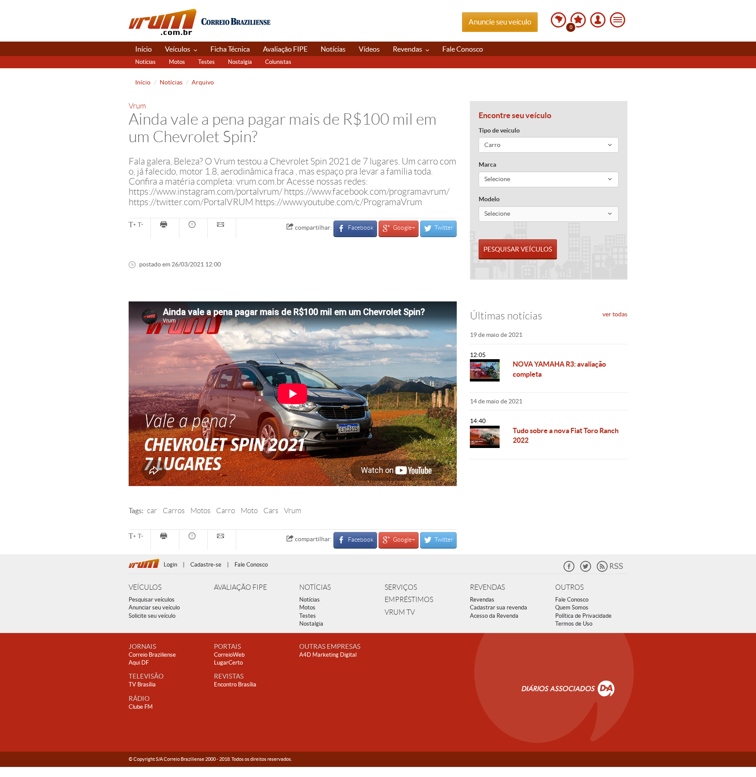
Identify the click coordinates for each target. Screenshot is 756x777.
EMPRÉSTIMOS (409, 599)
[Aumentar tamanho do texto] (132, 225)
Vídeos (369, 49)
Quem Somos (571, 607)
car (152, 510)
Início (143, 49)
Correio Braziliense (152, 654)
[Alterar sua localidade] (558, 20)
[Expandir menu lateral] (617, 20)
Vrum (162, 22)
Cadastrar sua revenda (498, 607)
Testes (206, 62)
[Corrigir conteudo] (193, 225)
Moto (249, 510)
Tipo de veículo (499, 130)
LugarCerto (228, 662)
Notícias (333, 49)
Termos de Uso (573, 623)
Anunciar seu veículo (154, 607)
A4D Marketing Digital (328, 654)
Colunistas (278, 62)
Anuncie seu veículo (500, 22)
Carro (225, 510)
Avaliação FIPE (285, 49)
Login (170, 564)
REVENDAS (487, 587)
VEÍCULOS (145, 587)
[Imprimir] (165, 225)
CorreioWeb (229, 654)
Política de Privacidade (583, 615)
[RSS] (610, 570)
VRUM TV (400, 612)
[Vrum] (146, 562)
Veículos (178, 49)
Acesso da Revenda (494, 615)
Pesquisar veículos (152, 599)
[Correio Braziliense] (235, 20)
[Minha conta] (598, 20)
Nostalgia (240, 62)
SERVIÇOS (401, 587)
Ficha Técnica (230, 49)
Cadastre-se (205, 564)
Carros (174, 510)
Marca (487, 164)
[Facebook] (569, 570)
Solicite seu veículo (152, 615)
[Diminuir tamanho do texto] (140, 225)
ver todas (614, 314)
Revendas (408, 49)
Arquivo (203, 82)
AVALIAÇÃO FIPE (240, 587)
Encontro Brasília (235, 684)
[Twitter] (585, 570)
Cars (270, 510)
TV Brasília (142, 684)
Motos (177, 62)
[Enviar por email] (221, 225)
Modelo (489, 199)
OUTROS (569, 587)
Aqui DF (139, 662)
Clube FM (141, 707)
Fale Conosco (462, 49)
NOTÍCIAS (315, 587)
